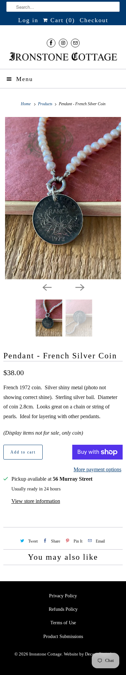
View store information (35, 501)
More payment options (97, 469)
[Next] (79, 286)
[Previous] (46, 286)
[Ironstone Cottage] (62, 57)
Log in (28, 20)
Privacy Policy (63, 595)
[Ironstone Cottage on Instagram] (63, 42)
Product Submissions (63, 636)
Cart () (61, 20)
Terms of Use (63, 622)
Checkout (94, 20)
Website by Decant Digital (88, 654)
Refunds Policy (63, 609)
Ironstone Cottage (45, 654)
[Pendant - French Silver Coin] (63, 198)
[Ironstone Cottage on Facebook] (51, 42)
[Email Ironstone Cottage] (75, 42)
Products (45, 104)
